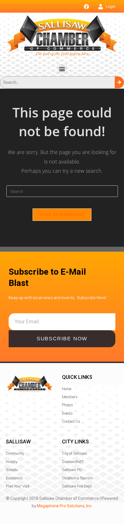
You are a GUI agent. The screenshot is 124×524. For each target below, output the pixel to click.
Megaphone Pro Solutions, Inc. (65, 506)
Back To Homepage (62, 214)
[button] (62, 68)
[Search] (119, 82)
